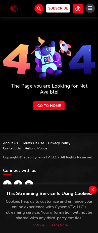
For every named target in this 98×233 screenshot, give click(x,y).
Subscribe (58, 8)
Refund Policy (36, 148)
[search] (38, 8)
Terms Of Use (33, 143)
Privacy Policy (59, 143)
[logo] (14, 9)
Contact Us (12, 148)
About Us (10, 143)
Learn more (59, 225)
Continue (37, 225)
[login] (78, 8)
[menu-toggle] (90, 8)
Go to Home (49, 105)
